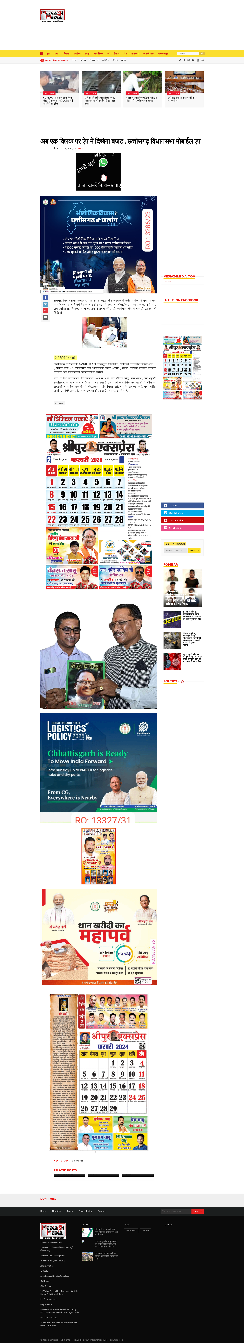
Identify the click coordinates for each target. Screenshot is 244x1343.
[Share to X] (45, 304)
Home (43, 1211)
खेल (125, 54)
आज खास (135, 54)
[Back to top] (237, 1336)
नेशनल (66, 54)
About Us (56, 1211)
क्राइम (87, 54)
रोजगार (116, 54)
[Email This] (45, 317)
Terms (70, 1211)
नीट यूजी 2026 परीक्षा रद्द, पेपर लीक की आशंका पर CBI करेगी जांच (106, 1232)
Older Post (77, 1160)
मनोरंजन (77, 54)
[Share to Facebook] (45, 297)
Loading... (168, 281)
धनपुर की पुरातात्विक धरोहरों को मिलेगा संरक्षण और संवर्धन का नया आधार (141, 99)
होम (48, 54)
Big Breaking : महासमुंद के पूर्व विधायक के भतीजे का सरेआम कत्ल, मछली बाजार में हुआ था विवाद (192, 639)
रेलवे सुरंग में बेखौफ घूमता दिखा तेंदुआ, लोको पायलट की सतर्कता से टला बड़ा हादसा (100, 101)
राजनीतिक (98, 54)
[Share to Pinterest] (45, 310)
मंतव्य (123, 60)
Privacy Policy (85, 1211)
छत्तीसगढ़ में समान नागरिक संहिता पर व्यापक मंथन (182, 99)
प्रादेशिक (105, 60)
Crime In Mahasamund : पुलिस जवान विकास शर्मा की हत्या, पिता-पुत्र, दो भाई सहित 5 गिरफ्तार (181, 597)
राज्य (56, 54)
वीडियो (115, 60)
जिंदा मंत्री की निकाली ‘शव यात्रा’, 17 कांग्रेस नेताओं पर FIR (106, 1256)
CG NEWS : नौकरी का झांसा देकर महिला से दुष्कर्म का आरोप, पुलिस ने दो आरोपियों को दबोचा (58, 101)
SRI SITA (82, 149)
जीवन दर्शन (94, 60)
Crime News (131, 1230)
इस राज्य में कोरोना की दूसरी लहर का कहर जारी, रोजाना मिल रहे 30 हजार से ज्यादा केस (192, 658)
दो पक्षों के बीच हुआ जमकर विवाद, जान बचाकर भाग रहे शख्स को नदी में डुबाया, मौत (192, 615)
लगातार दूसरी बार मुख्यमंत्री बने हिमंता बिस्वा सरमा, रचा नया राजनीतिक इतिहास (106, 1244)
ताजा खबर (145, 1230)
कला (74, 60)
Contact (102, 1211)
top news (59, 403)
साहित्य (83, 60)
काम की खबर (148, 54)
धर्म (108, 54)
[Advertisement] (128, 25)
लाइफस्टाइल (163, 54)
